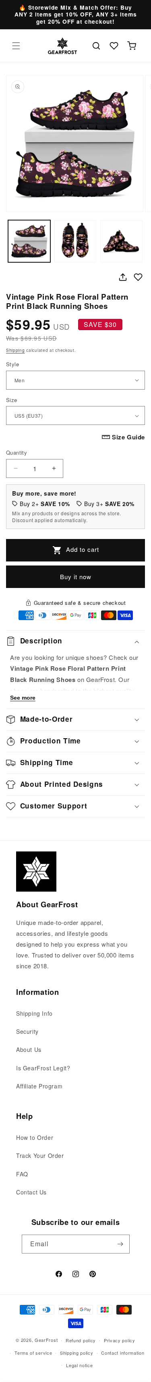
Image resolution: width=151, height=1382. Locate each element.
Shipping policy (76, 1352)
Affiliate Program (39, 1086)
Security (27, 1031)
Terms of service (33, 1352)
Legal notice (79, 1365)
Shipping (15, 350)
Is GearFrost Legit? (43, 1068)
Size (11, 400)
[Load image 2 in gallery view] (75, 241)
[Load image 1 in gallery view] (29, 241)
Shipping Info (34, 1013)
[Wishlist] (114, 46)
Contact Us (31, 1192)
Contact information (122, 1352)
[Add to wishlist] (138, 277)
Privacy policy (119, 1340)
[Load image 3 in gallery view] (121, 241)
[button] (16, 46)
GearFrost (46, 1340)
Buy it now (75, 576)
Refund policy (81, 1340)
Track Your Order (40, 1155)
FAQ (22, 1174)
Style (12, 364)
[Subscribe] (120, 1244)
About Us (28, 1049)
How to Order (34, 1137)
